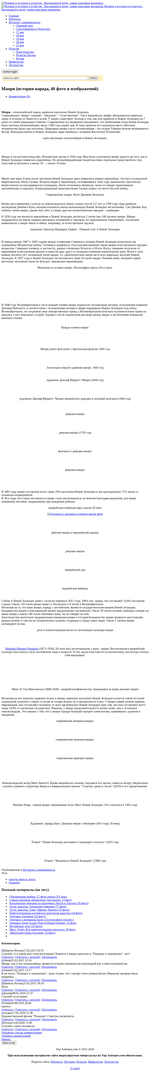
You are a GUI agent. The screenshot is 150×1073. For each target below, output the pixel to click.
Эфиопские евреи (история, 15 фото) (32, 932)
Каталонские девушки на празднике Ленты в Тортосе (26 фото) (49, 903)
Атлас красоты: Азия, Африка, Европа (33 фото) (40, 909)
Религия (14, 48)
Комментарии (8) (19, 96)
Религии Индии (26, 55)
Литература (16, 65)
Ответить (7, 957)
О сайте (75, 1068)
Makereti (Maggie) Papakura (21, 648)
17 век (20, 32)
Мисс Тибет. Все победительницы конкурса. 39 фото (43, 929)
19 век (20, 38)
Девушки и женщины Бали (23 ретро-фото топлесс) (42, 919)
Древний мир (24, 25)
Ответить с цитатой (27, 957)
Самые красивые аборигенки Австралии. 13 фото (41, 899)
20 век (20, 42)
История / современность (24, 22)
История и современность (39, 869)
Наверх (6, 1039)
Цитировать (49, 957)
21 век (20, 45)
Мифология (16, 61)
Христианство (25, 51)
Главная (14, 15)
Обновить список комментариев (21, 1032)
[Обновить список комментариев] (20, 943)
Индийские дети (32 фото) (26, 926)
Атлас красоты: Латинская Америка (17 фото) (38, 906)
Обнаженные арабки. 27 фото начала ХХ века (38, 896)
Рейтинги (15, 19)
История (69, 1061)
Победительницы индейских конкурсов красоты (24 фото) (46, 913)
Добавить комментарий (16, 1035)
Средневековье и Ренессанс (33, 28)
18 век (20, 35)
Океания (14, 882)
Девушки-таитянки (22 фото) (28, 916)
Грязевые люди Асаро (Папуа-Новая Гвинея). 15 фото (43, 922)
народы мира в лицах (22, 879)
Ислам (20, 58)
